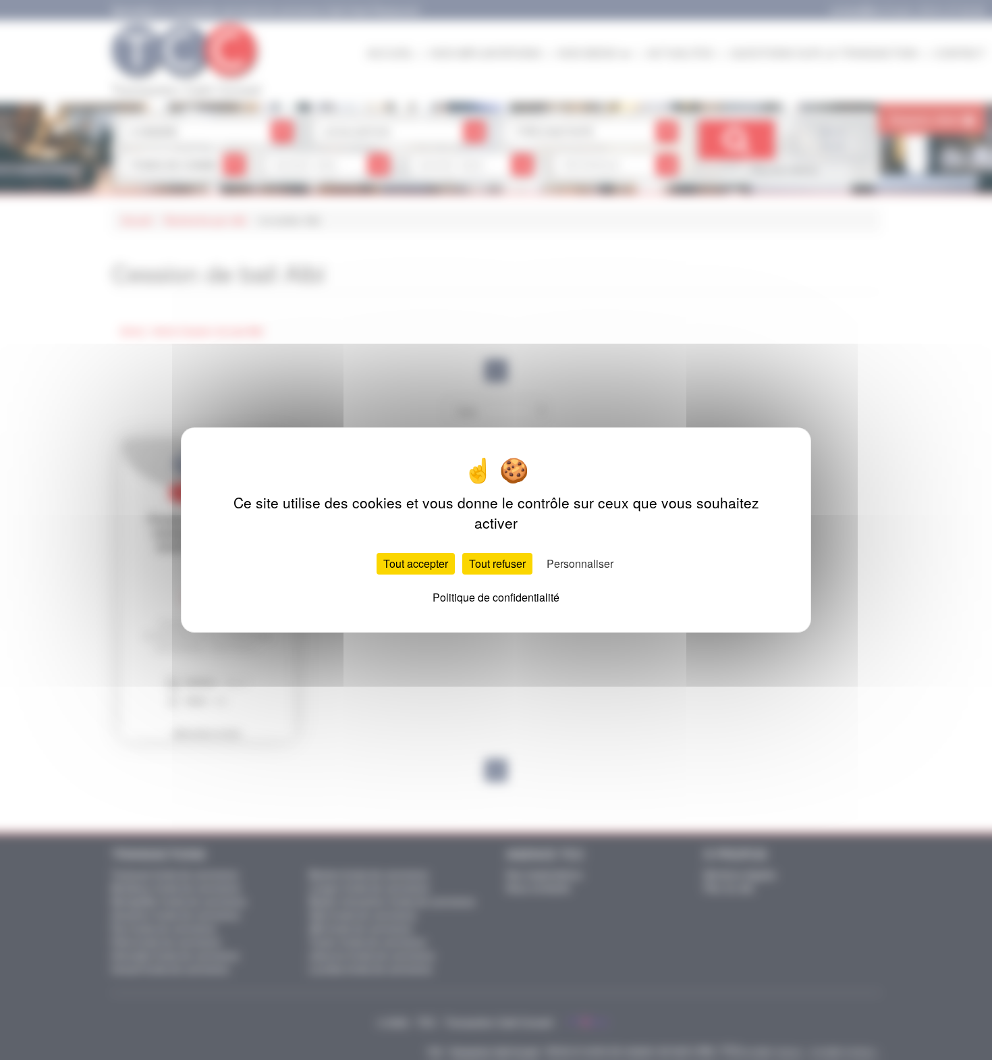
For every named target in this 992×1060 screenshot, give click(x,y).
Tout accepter (415, 563)
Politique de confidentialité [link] (496, 597)
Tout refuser (497, 563)
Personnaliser (580, 563)
